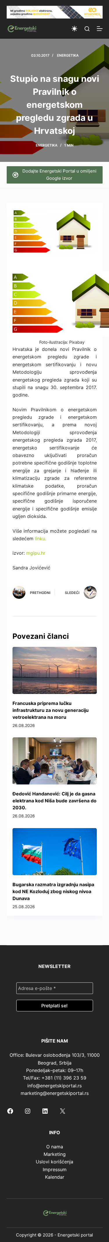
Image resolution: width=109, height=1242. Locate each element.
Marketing (55, 1154)
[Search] (87, 28)
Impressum (55, 1169)
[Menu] (100, 29)
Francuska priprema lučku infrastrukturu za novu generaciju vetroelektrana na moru (50, 710)
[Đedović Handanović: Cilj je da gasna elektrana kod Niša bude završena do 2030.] (54, 760)
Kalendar (54, 1177)
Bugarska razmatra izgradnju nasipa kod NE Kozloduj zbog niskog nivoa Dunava (53, 891)
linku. (40, 538)
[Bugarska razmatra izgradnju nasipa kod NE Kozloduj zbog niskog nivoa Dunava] (54, 851)
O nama (54, 1147)
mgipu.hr (35, 553)
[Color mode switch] (74, 29)
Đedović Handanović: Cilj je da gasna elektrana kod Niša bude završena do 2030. (54, 800)
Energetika (68, 55)
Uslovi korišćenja (54, 1162)
